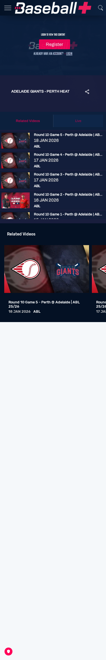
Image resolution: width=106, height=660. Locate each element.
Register (54, 44)
